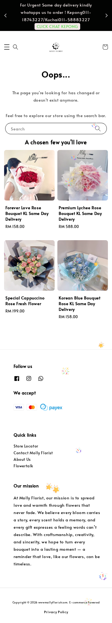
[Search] (98, 128)
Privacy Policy (56, 611)
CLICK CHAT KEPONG (57, 26)
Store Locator (26, 446)
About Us (22, 459)
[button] (7, 47)
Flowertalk (23, 465)
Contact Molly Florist (33, 452)
